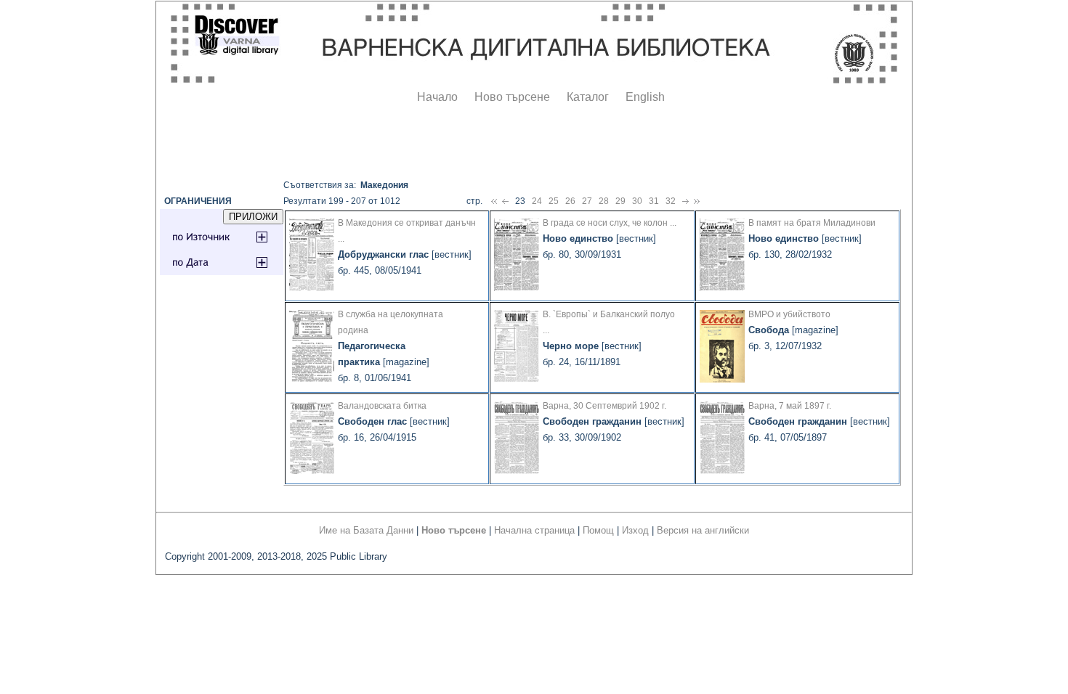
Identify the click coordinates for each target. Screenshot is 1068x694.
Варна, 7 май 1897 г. (789, 406)
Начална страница (534, 530)
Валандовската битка (382, 406)
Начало (437, 97)
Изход (635, 530)
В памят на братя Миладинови (811, 223)
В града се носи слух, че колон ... (609, 223)
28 (604, 201)
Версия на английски (703, 530)
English (645, 97)
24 (537, 201)
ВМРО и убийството (789, 314)
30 (637, 201)
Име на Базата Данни (366, 530)
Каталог (588, 97)
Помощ (598, 530)
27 (587, 201)
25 (554, 201)
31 (654, 201)
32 (671, 201)
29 (620, 201)
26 (570, 201)
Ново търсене (512, 97)
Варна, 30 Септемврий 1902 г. (604, 406)
